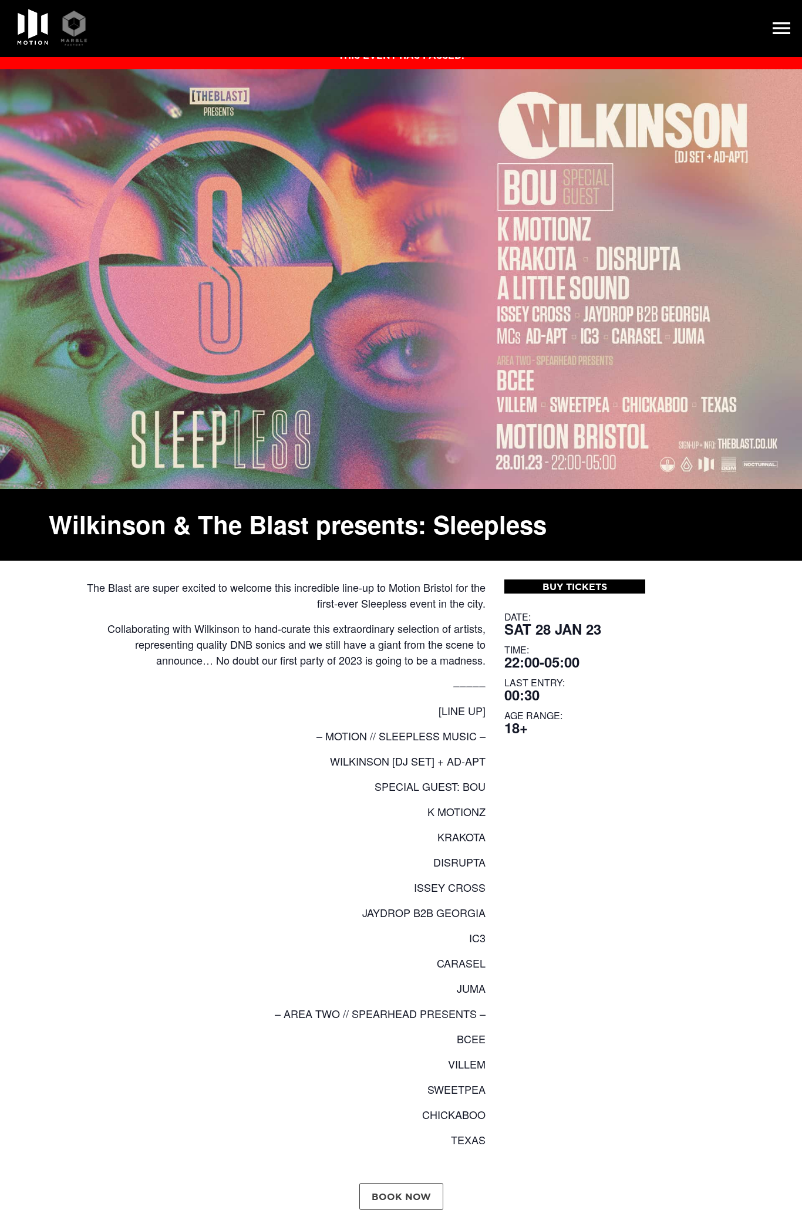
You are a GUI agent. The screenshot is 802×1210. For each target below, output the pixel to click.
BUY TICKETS (574, 586)
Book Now (401, 1196)
